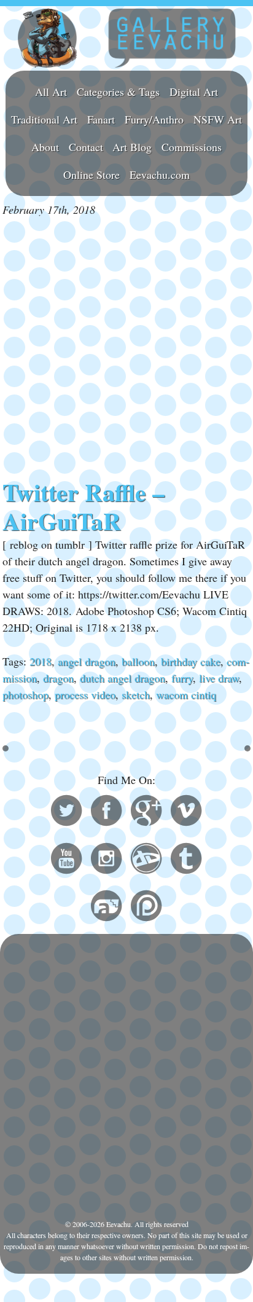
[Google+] (146, 812)
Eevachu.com (160, 174)
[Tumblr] (186, 860)
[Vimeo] (186, 812)
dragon (58, 677)
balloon (138, 661)
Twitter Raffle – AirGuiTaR (83, 506)
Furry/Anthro (154, 119)
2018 (40, 661)
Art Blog (132, 146)
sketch (136, 694)
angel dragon (86, 661)
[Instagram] (106, 860)
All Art (51, 91)
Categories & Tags (118, 91)
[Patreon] (146, 907)
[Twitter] (66, 812)
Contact (86, 146)
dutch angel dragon (122, 677)
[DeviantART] (146, 860)
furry (182, 677)
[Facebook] (106, 812)
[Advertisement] (126, 348)
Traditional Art (44, 119)
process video (85, 694)
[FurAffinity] (106, 907)
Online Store (91, 174)
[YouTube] (66, 860)
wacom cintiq (186, 694)
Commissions (192, 146)
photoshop (25, 694)
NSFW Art (217, 119)
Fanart (101, 119)
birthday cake (190, 661)
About (45, 146)
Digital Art (193, 91)
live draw (219, 677)
